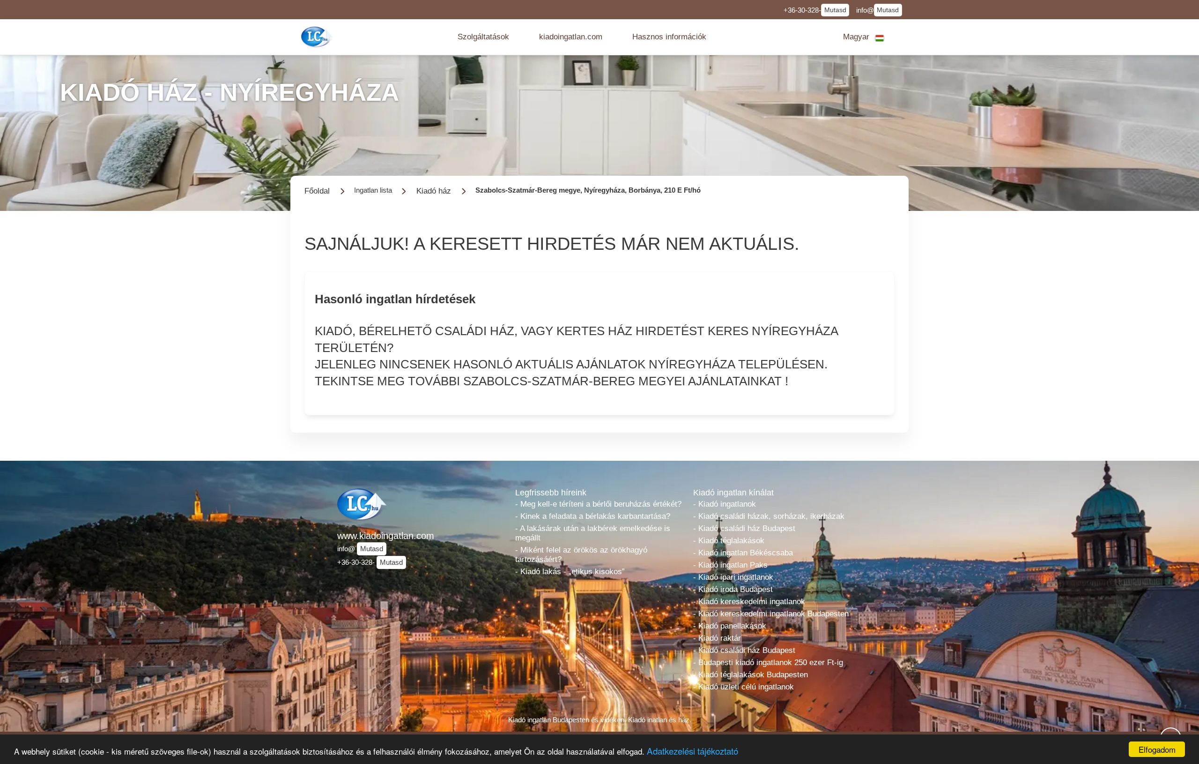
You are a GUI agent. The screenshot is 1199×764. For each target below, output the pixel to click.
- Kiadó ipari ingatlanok (733, 577)
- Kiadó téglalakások (728, 540)
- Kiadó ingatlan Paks (730, 565)
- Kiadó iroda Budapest (733, 589)
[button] (483, 37)
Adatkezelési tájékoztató (692, 750)
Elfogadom (1157, 749)
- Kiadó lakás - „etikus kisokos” (570, 571)
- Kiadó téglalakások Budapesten (750, 674)
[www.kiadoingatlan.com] (318, 36)
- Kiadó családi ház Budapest (744, 528)
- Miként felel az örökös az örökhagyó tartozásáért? (581, 555)
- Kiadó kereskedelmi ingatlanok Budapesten (771, 613)
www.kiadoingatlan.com (385, 536)
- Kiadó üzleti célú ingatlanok (743, 686)
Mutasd (835, 10)
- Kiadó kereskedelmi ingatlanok (749, 601)
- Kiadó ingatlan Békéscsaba (743, 552)
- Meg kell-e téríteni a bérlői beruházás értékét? (598, 504)
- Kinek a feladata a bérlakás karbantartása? (592, 516)
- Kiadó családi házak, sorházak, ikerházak (768, 516)
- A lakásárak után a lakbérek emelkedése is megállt (592, 533)
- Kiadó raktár (717, 638)
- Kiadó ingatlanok (724, 504)
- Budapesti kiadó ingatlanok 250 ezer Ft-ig (768, 662)
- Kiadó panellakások (729, 626)
